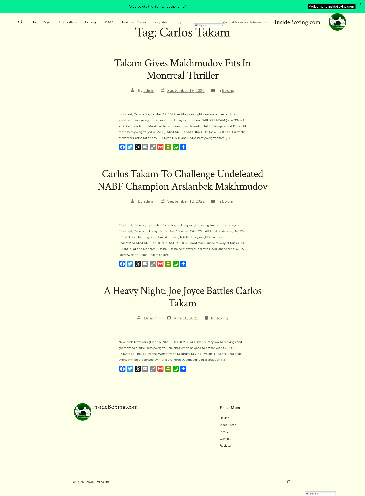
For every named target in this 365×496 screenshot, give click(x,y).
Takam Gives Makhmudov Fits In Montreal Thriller (182, 69)
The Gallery (67, 22)
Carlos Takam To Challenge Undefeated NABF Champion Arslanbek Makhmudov (183, 180)
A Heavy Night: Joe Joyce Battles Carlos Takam (183, 297)
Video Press (228, 425)
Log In (180, 22)
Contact (225, 439)
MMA (109, 22)
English (202, 25)
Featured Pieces (134, 22)
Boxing (90, 22)
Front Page (41, 22)
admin (149, 90)
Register (160, 22)
